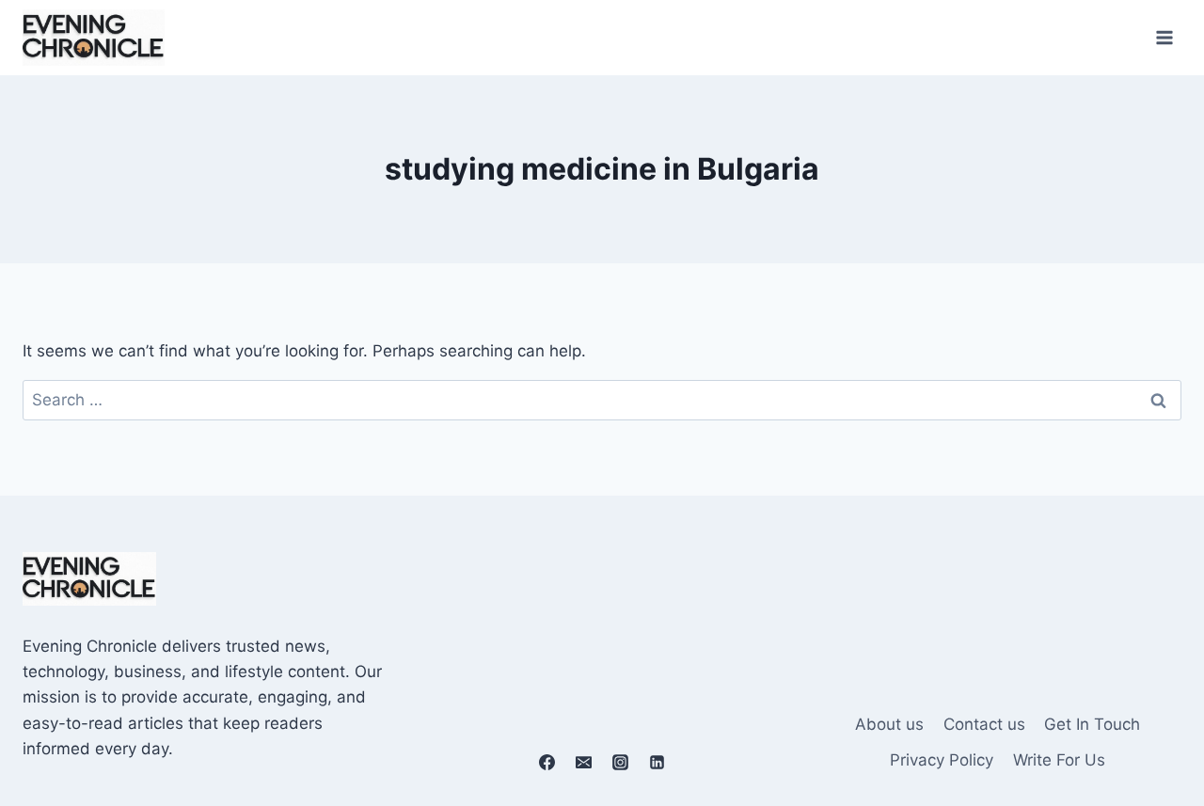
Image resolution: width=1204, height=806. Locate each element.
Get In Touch (1092, 724)
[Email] (583, 762)
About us (889, 724)
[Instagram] (621, 762)
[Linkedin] (657, 762)
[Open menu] (1164, 37)
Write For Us (1059, 760)
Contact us (984, 724)
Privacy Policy (941, 760)
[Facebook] (546, 762)
